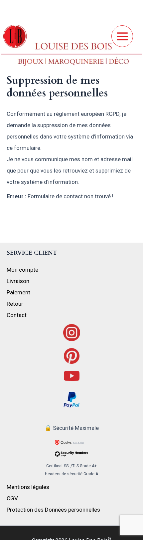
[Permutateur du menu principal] (122, 36)
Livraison (18, 281)
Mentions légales (28, 487)
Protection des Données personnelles (53, 509)
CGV (12, 498)
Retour (15, 303)
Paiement (18, 292)
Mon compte (22, 269)
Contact (17, 315)
